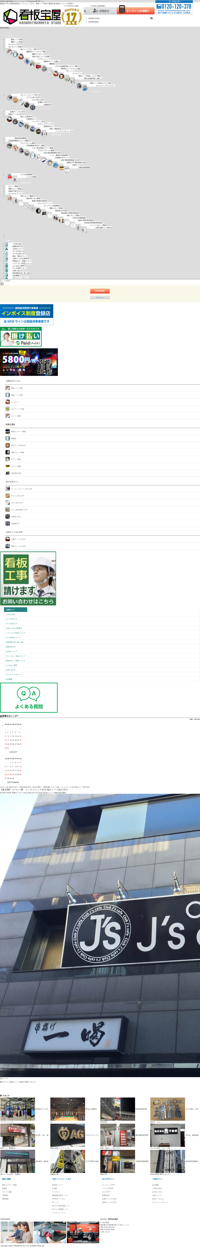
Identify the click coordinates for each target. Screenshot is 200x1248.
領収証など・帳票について (22, 261)
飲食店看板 (28, 792)
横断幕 (51, 64)
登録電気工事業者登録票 (70, 213)
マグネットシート (44, 59)
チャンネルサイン (46, 108)
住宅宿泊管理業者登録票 (93, 222)
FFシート (55, 1202)
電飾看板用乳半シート (60, 1195)
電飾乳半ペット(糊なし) (52, 61)
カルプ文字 (106, 1192)
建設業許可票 (16, 473)
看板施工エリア (48, 792)
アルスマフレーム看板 (46, 150)
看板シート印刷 (16, 39)
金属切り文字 (43, 102)
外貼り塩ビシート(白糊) (40, 56)
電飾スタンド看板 (14, 188)
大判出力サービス (13, 381)
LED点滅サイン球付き (104, 227)
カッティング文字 (108, 1185)
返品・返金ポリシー (19, 256)
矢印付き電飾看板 (79, 218)
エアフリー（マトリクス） (105, 85)
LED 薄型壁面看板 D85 (52, 153)
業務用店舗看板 (20, 138)
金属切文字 (106, 1195)
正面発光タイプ (32, 119)
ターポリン (12, 44)
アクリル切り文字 (32, 97)
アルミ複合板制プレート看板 (42, 148)
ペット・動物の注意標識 (58, 155)
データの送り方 (18, 253)
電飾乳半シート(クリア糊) (35, 51)
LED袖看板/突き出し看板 (35, 145)
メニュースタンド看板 (98, 225)
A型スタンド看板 (26, 196)
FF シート (70, 71)
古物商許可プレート (62, 157)
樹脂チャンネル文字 (15, 114)
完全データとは (157, 1199)
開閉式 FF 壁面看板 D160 (76, 162)
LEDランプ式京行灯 (18, 445)
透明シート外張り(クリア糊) (100, 83)
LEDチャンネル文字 (14, 532)
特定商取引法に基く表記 (21, 273)
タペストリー (77, 73)
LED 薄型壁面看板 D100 (70, 160)
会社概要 (15, 275)
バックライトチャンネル (64, 131)
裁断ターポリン (37, 54)
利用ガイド (10, 240)
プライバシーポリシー (20, 278)
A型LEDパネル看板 (33, 198)
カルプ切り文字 (37, 100)
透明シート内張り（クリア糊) (89, 76)
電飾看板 (5, 1199)
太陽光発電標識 (84, 167)
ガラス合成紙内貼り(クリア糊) (66, 66)
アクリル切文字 (107, 1188)
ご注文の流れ (17, 244)
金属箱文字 (48, 104)
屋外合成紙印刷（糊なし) (93, 78)
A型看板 (5, 1195)
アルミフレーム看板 (27, 143)
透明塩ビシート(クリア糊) (70, 68)
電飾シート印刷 (16, 42)
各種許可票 (12, 191)
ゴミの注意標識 (26, 174)
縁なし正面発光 (26, 116)
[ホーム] (3, 31)
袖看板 (13, 438)
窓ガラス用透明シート (60, 1209)
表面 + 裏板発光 (55, 128)
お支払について (18, 248)
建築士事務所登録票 (39, 201)
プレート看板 (16, 416)
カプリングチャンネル (46, 124)
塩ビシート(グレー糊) (28, 49)
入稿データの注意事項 (20, 258)
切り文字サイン (97, 91)
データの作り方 (18, 251)
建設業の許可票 (61, 210)
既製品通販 (10, 424)
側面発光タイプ (49, 126)
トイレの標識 (31, 177)
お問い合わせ (17, 270)
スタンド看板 (13, 186)
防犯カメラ (77, 165)
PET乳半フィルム (58, 1199)
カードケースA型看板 (51, 205)
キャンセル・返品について (15, 656)
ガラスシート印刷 (14, 46)
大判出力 (9, 36)
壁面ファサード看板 (18, 431)
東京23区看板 (37, 792)
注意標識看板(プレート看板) (18, 140)
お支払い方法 (157, 1192)
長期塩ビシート (57, 1185)
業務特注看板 (56, 134)
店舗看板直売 (25, 183)
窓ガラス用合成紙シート (61, 1205)
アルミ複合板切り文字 (19, 509)
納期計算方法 (17, 246)
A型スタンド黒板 (73, 215)
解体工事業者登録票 (85, 220)
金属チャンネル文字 (17, 111)
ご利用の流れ (157, 1188)
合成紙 (54, 1188)
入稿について (157, 1195)
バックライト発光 (38, 121)
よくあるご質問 (18, 266)
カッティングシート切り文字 (31, 95)
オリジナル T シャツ (15, 193)
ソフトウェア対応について (22, 263)
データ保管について (19, 268)
